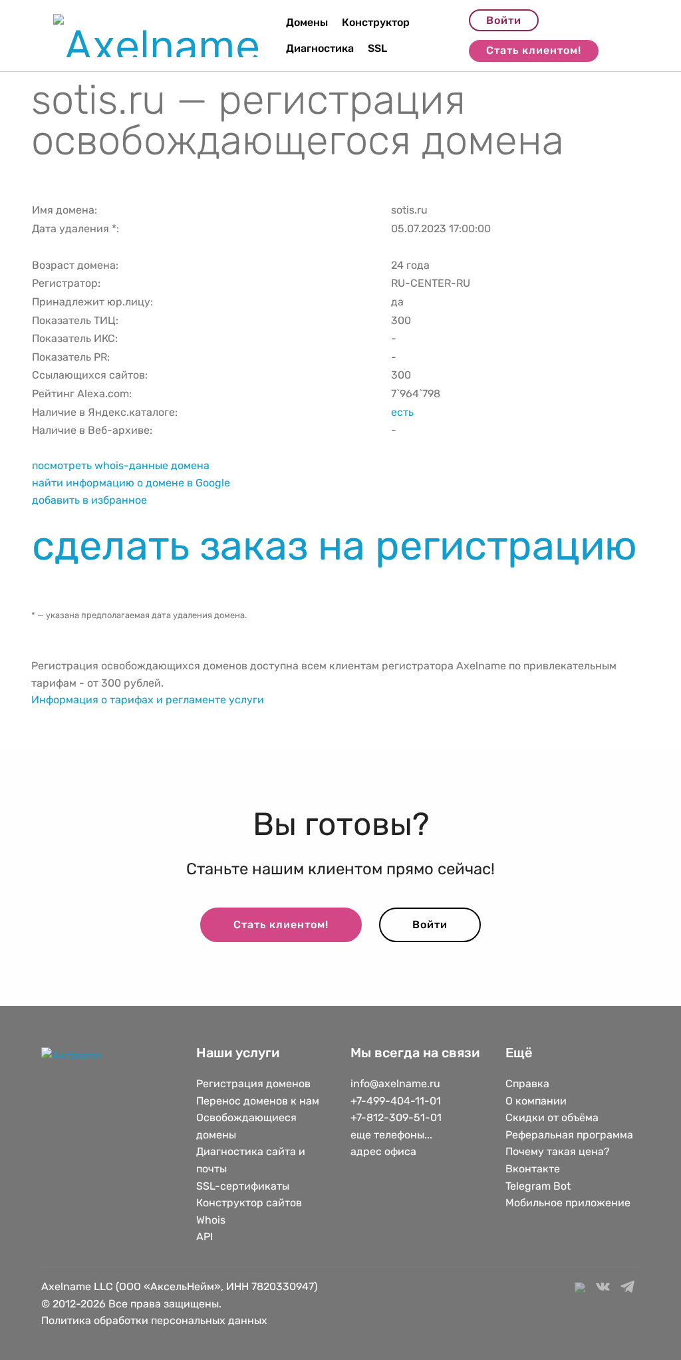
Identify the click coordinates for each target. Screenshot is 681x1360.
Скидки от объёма (552, 1117)
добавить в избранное (89, 500)
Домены (307, 22)
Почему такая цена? (557, 1151)
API (204, 1236)
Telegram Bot (538, 1186)
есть (402, 412)
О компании (536, 1101)
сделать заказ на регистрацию (334, 546)
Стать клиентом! (533, 50)
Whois (210, 1220)
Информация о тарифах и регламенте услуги (147, 699)
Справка (527, 1083)
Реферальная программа (569, 1134)
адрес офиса (383, 1151)
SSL (377, 48)
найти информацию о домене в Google (131, 482)
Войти (503, 20)
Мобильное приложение (567, 1202)
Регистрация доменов (253, 1083)
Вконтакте (532, 1168)
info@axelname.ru (395, 1083)
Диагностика (320, 48)
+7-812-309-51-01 (396, 1117)
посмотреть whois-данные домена (120, 465)
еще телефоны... (391, 1134)
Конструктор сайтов (249, 1202)
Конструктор (376, 22)
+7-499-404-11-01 (395, 1101)
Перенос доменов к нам (257, 1101)
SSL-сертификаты (244, 1186)
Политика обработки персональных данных (154, 1320)
